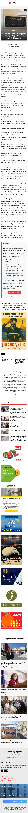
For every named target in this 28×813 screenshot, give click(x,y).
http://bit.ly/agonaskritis (14, 374)
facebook (19, 305)
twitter (7, 307)
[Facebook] (12, 393)
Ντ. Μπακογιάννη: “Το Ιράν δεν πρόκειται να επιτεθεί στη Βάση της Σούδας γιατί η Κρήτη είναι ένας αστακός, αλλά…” (13, 691)
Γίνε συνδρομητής (14, 292)
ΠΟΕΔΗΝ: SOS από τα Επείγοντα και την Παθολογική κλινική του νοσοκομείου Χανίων (18, 432)
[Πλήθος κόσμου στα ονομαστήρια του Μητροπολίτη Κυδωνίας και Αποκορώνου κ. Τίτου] (5, 425)
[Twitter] (15, 393)
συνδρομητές (20, 309)
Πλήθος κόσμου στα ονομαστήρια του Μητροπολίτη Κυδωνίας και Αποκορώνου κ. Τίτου (17, 425)
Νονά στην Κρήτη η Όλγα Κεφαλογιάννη (7, 360)
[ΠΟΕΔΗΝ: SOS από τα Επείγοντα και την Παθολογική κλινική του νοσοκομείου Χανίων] (5, 431)
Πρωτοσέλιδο (7, 354)
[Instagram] (2, 771)
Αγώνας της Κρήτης (15, 44)
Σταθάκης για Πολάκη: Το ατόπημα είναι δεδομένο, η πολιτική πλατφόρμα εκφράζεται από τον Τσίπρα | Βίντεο (20, 361)
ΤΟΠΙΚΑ (14, 30)
